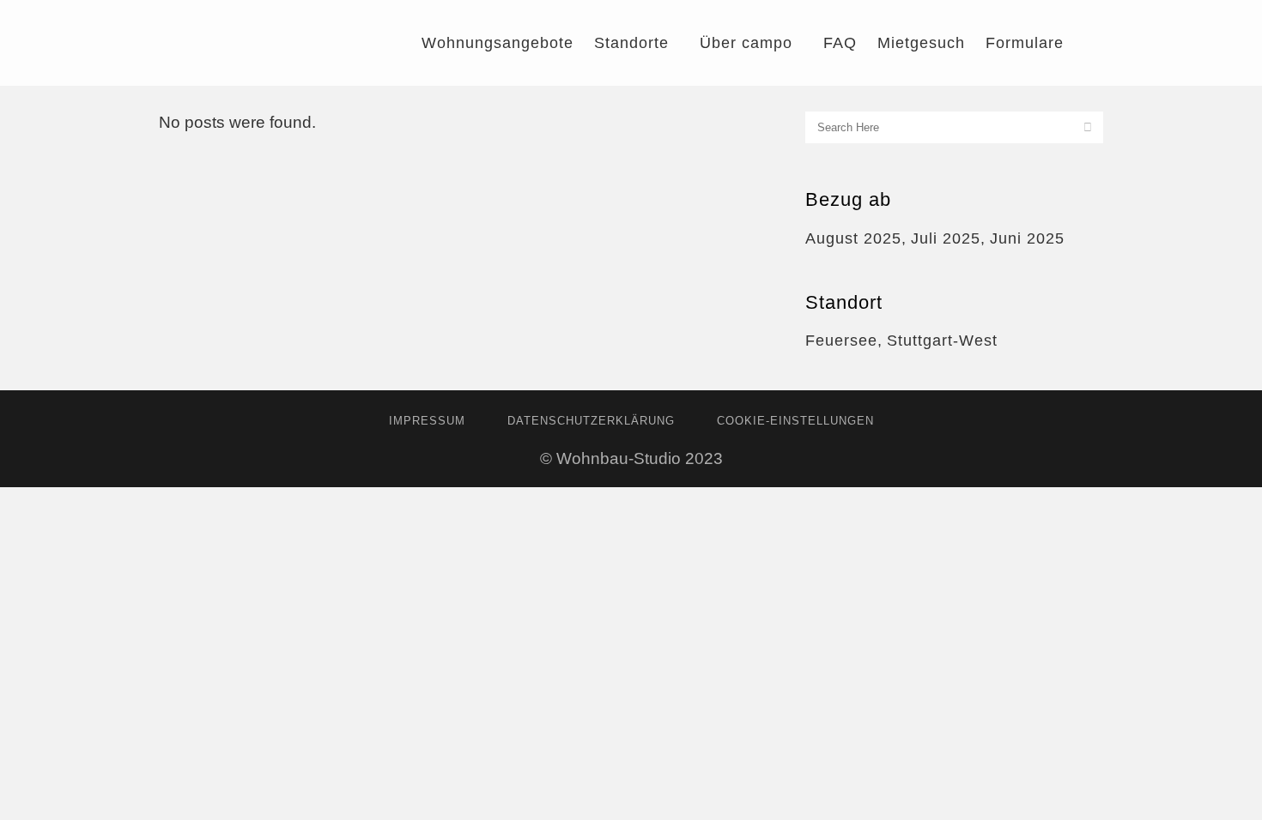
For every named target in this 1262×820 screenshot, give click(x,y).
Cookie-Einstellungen (795, 420)
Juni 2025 (1027, 238)
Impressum (427, 420)
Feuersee (841, 340)
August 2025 (853, 238)
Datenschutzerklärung (591, 420)
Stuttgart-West (942, 340)
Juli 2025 (945, 238)
